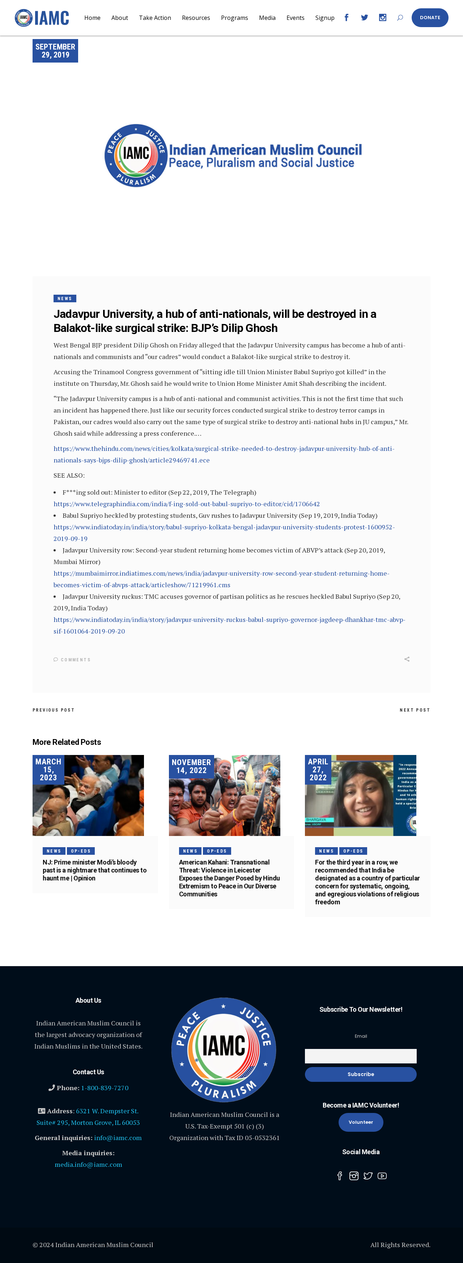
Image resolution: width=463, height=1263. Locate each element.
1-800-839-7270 (104, 1087)
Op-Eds (81, 851)
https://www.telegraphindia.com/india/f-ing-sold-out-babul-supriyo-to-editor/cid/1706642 (187, 503)
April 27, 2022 (318, 769)
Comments (75, 659)
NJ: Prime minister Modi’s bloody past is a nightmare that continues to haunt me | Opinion (94, 870)
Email (361, 1036)
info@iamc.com (118, 1137)
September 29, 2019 (55, 50)
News (65, 298)
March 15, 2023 (48, 769)
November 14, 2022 (191, 766)
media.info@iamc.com (88, 1164)
